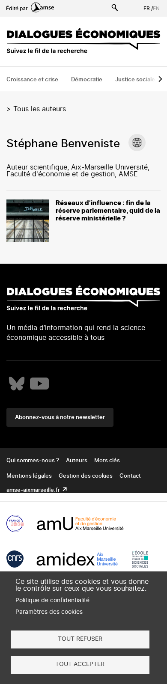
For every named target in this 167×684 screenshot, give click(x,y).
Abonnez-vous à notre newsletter (60, 417)
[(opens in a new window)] (137, 142)
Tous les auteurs (39, 109)
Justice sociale (135, 80)
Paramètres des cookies (49, 612)
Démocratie (86, 80)
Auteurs (76, 461)
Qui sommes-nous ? (32, 461)
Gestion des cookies (86, 476)
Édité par (17, 8)
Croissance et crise (32, 80)
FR (146, 8)
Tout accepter (79, 664)
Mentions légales (29, 476)
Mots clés (107, 461)
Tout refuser (80, 639)
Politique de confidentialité (52, 601)
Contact (130, 476)
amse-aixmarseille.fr (33, 490)
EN (156, 8)
